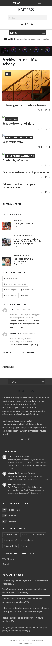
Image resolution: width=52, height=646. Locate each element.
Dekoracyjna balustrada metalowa (24, 105)
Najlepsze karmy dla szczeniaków (23, 259)
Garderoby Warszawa (16, 160)
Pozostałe (11, 119)
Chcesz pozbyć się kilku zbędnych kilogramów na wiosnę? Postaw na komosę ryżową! (24, 324)
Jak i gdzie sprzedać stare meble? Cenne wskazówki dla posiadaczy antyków (27, 241)
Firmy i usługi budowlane (19, 137)
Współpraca (8, 559)
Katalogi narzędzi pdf (24, 223)
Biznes (17, 235)
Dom (8, 74)
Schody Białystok (13, 141)
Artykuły (18, 220)
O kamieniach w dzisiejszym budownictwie (19, 185)
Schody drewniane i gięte (18, 123)
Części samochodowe (16, 284)
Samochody (11, 295)
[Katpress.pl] (26, 10)
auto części (11, 290)
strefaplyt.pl (8, 367)
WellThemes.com (26, 643)
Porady (28, 235)
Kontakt (6, 563)
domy (25, 295)
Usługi (12, 521)
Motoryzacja (12, 278)
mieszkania (28, 290)
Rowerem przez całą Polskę (26, 345)
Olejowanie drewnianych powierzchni (25, 172)
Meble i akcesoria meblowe (20, 156)
